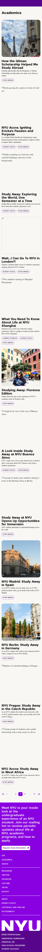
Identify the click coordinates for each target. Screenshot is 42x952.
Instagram (7, 871)
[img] (21, 38)
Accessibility (8, 911)
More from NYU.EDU (11, 935)
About (5, 899)
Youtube (6, 883)
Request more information (14, 848)
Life (3, 855)
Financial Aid (8, 942)
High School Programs (13, 945)
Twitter (5, 875)
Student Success (10, 949)
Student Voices (9, 147)
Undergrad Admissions (13, 938)
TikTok (5, 887)
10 (34, 794)
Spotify (5, 892)
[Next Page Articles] (38, 794)
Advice (5, 864)
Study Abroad (8, 80)
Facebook (6, 879)
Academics (7, 860)
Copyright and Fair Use (13, 907)
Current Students (10, 338)
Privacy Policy (9, 903)
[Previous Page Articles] (3, 794)
